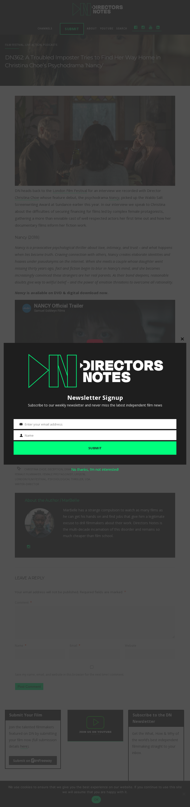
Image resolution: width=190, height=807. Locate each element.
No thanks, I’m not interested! (95, 469)
